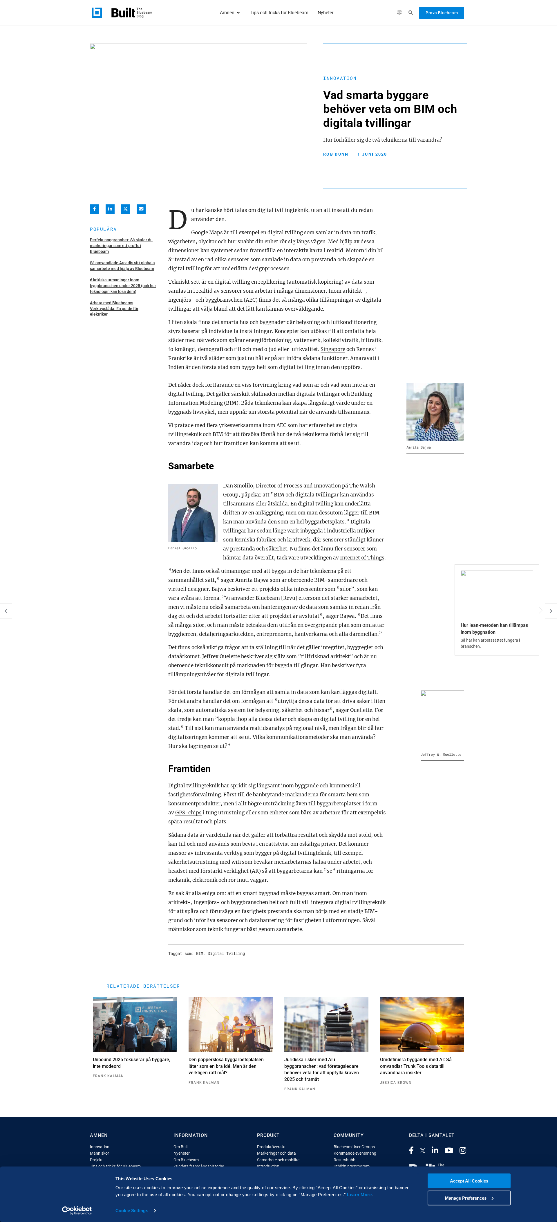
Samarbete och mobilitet (279, 1160)
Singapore (333, 349)
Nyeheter (181, 1153)
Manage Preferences (466, 1197)
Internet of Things (362, 558)
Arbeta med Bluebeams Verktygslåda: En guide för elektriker (114, 308)
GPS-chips (188, 812)
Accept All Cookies (469, 1180)
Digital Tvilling (226, 953)
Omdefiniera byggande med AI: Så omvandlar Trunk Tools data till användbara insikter (416, 1066)
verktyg (233, 853)
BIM (199, 953)
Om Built (181, 1146)
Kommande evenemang (355, 1153)
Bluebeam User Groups (354, 1146)
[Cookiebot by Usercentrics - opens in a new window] (77, 1210)
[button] (399, 13)
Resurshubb (344, 1160)
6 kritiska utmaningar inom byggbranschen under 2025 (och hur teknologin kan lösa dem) (123, 286)
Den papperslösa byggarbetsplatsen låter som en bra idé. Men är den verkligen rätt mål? (226, 1066)
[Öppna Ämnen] (238, 12)
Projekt (96, 1160)
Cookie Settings (131, 1210)
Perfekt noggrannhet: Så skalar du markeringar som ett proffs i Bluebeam (121, 245)
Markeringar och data (276, 1153)
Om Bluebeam (186, 1160)
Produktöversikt (271, 1146)
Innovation (340, 78)
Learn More (359, 1194)
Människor (99, 1153)
